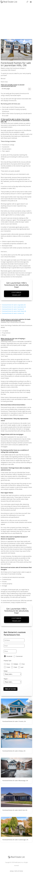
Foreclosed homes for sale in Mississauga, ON (15, 780)
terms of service (19, 871)
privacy (12, 871)
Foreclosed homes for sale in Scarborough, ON (15, 839)
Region (5, 678)
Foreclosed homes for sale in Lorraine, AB (13, 313)
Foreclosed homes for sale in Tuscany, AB (13, 309)
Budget (5, 671)
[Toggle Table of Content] (29, 89)
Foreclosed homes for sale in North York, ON (14, 810)
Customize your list (16, 293)
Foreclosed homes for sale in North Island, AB (14, 311)
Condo (8, 667)
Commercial (19, 656)
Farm (23, 664)
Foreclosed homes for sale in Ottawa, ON (13, 751)
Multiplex (16, 664)
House (8, 664)
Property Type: (7, 660)
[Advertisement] (16, 20)
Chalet (15, 667)
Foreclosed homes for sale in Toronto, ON (14, 721)
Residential (9, 656)
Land (22, 667)
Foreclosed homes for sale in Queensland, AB (14, 307)
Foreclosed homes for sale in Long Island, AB (14, 305)
